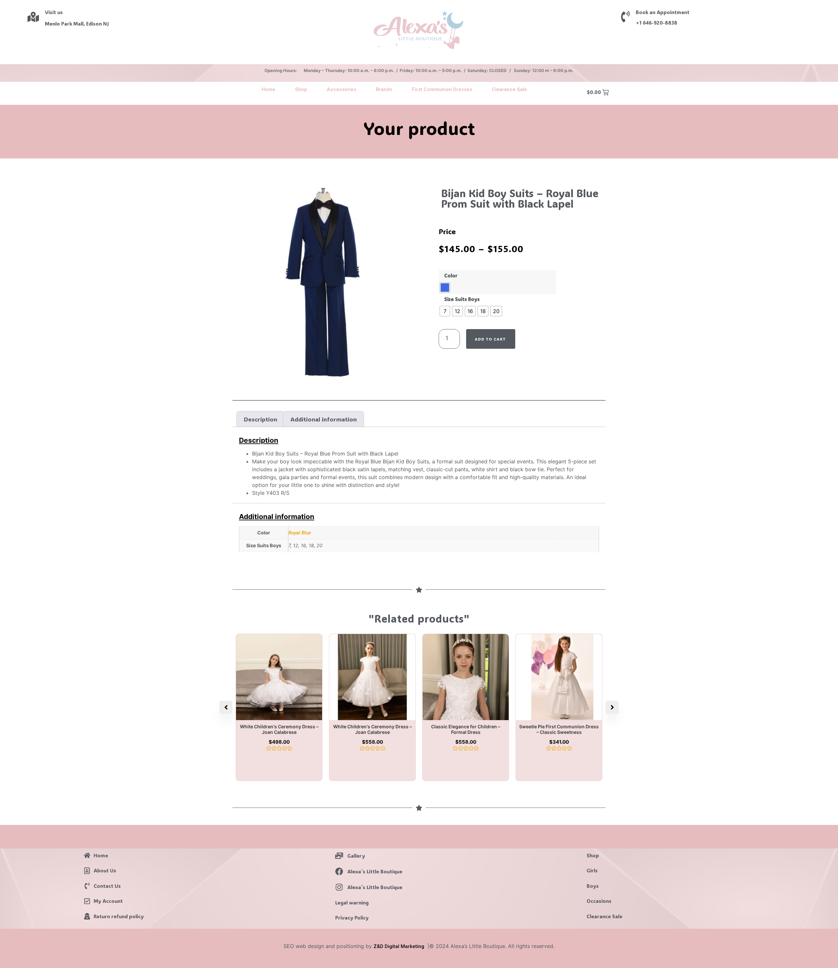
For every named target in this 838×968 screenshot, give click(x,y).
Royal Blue (299, 533)
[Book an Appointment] (625, 16)
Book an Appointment (662, 12)
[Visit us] (33, 17)
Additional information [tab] (323, 419)
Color (450, 275)
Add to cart (490, 339)
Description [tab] (260, 419)
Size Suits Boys (462, 299)
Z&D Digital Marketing (398, 946)
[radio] (445, 287)
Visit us (54, 12)
